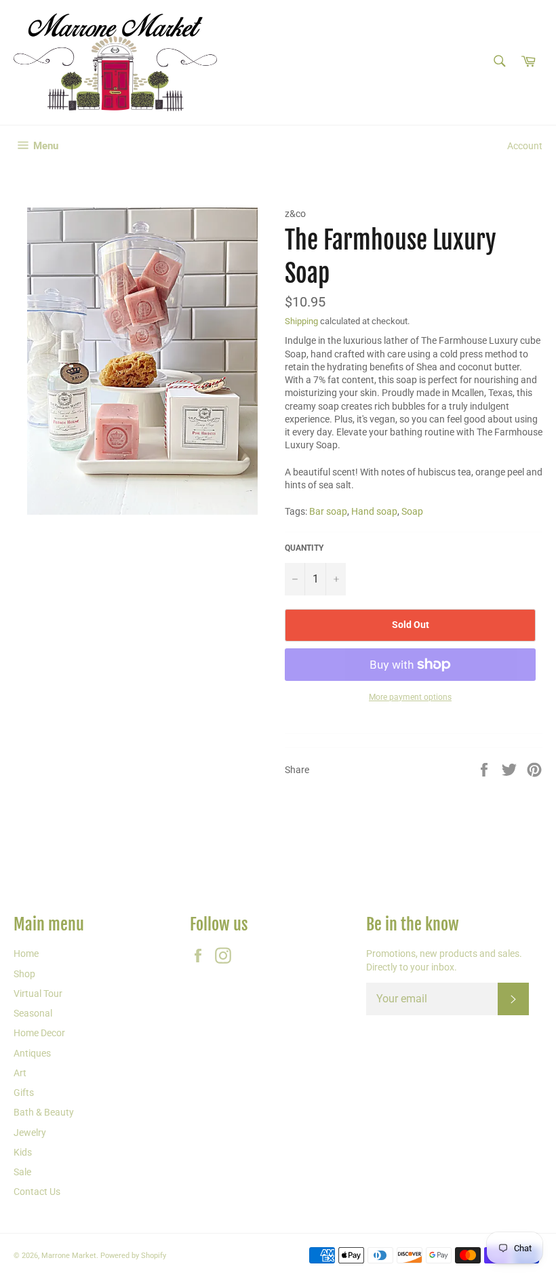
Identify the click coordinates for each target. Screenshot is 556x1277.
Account (524, 145)
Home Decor (39, 1032)
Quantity (304, 548)
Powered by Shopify (133, 1255)
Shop (24, 973)
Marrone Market (68, 1255)
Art (20, 1072)
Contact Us (37, 1191)
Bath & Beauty (44, 1112)
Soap (412, 511)
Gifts (24, 1092)
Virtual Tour (38, 993)
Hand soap (374, 511)
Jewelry (30, 1132)
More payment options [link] (410, 697)
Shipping (301, 321)
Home (26, 953)
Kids (23, 1152)
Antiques (32, 1053)
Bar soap (328, 511)
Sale (22, 1171)
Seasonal (33, 1013)
